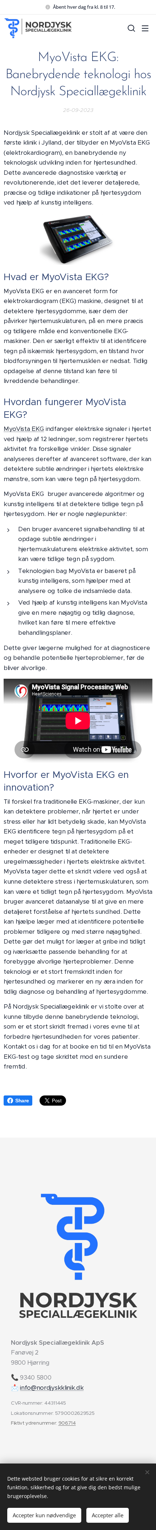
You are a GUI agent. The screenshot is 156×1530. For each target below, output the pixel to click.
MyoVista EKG (24, 429)
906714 (67, 1423)
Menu (145, 28)
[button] (130, 28)
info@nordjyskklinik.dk (51, 1388)
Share (22, 1100)
